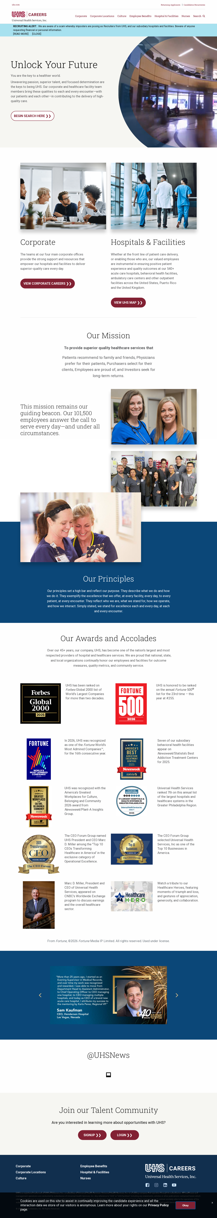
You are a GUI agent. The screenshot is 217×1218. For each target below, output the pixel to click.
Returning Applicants (170, 4)
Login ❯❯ (124, 1135)
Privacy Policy (158, 1205)
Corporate (81, 16)
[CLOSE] (36, 33)
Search (197, 16)
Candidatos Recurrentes (194, 4)
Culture (121, 16)
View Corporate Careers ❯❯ (48, 283)
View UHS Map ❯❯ (128, 302)
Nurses (186, 16)
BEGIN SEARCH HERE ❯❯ (32, 116)
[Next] (176, 995)
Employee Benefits (140, 16)
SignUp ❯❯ (92, 1135)
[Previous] (40, 995)
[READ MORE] (20, 33)
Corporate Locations (102, 16)
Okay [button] (185, 1205)
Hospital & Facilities (166, 16)
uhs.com (16, 4)
